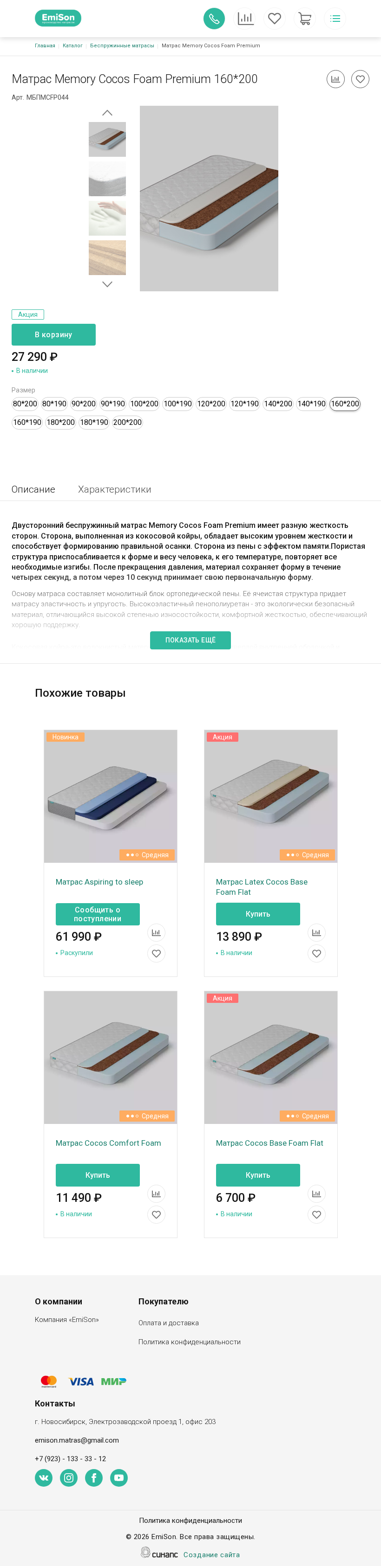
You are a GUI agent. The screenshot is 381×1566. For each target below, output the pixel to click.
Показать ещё (190, 640)
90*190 (113, 403)
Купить (258, 914)
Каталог (73, 46)
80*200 (25, 403)
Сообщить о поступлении (97, 914)
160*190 (27, 422)
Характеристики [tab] (114, 489)
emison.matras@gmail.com (77, 1440)
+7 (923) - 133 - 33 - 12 (70, 1459)
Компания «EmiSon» (67, 1320)
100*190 (178, 403)
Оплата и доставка (168, 1323)
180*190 (94, 422)
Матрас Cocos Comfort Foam (108, 1143)
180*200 (60, 422)
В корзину (53, 334)
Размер (23, 390)
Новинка (66, 737)
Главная (45, 46)
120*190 (244, 403)
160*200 (345, 403)
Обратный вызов (214, 18)
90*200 (84, 403)
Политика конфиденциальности (189, 1342)
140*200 (278, 403)
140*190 (311, 403)
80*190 (54, 403)
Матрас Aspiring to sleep (99, 881)
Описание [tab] (33, 489)
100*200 (144, 403)
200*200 (127, 422)
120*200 (211, 403)
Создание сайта (212, 1555)
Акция (28, 314)
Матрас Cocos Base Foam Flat (269, 1143)
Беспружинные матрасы (122, 46)
